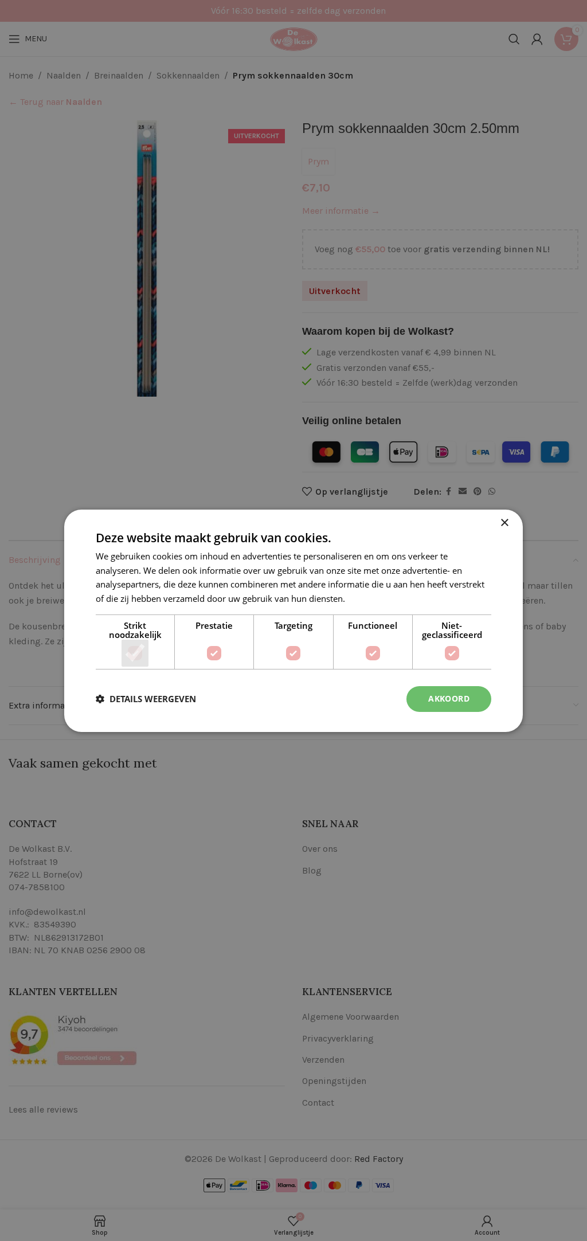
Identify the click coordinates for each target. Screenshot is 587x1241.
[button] (146, 699)
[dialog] (293, 620)
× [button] (504, 522)
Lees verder (370, 598)
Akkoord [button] (448, 698)
